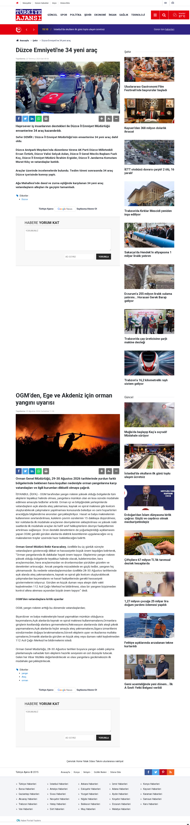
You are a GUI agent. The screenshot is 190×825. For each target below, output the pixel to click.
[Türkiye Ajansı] (29, 14)
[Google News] (65, 209)
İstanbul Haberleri (59, 784)
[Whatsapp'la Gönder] (39, 119)
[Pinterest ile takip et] (163, 772)
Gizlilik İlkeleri (100, 772)
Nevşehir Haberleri (59, 799)
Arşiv (54, 3)
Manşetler (27, 3)
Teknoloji (138, 14)
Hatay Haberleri (58, 804)
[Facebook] (19, 119)
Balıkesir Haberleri (90, 804)
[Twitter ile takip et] (155, 772)
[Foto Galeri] (172, 2)
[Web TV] (165, 2)
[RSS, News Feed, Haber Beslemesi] (170, 772)
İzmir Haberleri (119, 784)
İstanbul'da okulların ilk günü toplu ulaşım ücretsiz (79, 29)
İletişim (86, 772)
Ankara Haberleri (89, 784)
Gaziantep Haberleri (29, 794)
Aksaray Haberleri (28, 799)
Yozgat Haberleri (89, 794)
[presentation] (26, 29)
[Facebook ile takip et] (148, 772)
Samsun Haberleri (152, 799)
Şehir (87, 14)
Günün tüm (164, 29)
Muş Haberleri (88, 809)
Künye (77, 772)
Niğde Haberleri (89, 799)
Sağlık (123, 14)
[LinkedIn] (32, 119)
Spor (63, 14)
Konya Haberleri (151, 784)
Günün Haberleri (42, 3)
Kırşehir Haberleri (121, 799)
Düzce (25, 199)
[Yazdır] (46, 119)
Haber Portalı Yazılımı (31, 820)
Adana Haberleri (120, 789)
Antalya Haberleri (59, 789)
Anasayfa (24, 40)
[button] (102, 119)
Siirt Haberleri (57, 809)
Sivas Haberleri (58, 794)
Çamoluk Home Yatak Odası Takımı (84, 761)
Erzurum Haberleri (121, 804)
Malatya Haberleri (121, 809)
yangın (25, 673)
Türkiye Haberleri (27, 784)
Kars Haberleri (150, 804)
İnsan (112, 14)
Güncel (52, 14)
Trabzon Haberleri (28, 804)
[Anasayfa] (17, 3)
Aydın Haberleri (120, 794)
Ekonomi (100, 14)
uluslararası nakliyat (113, 761)
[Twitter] (25, 119)
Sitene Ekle (65, 3)
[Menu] (155, 15)
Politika (75, 14)
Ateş (24, 677)
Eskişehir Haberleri (90, 789)
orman (25, 680)
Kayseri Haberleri (152, 789)
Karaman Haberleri (152, 794)
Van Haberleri (26, 809)
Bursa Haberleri (27, 789)
